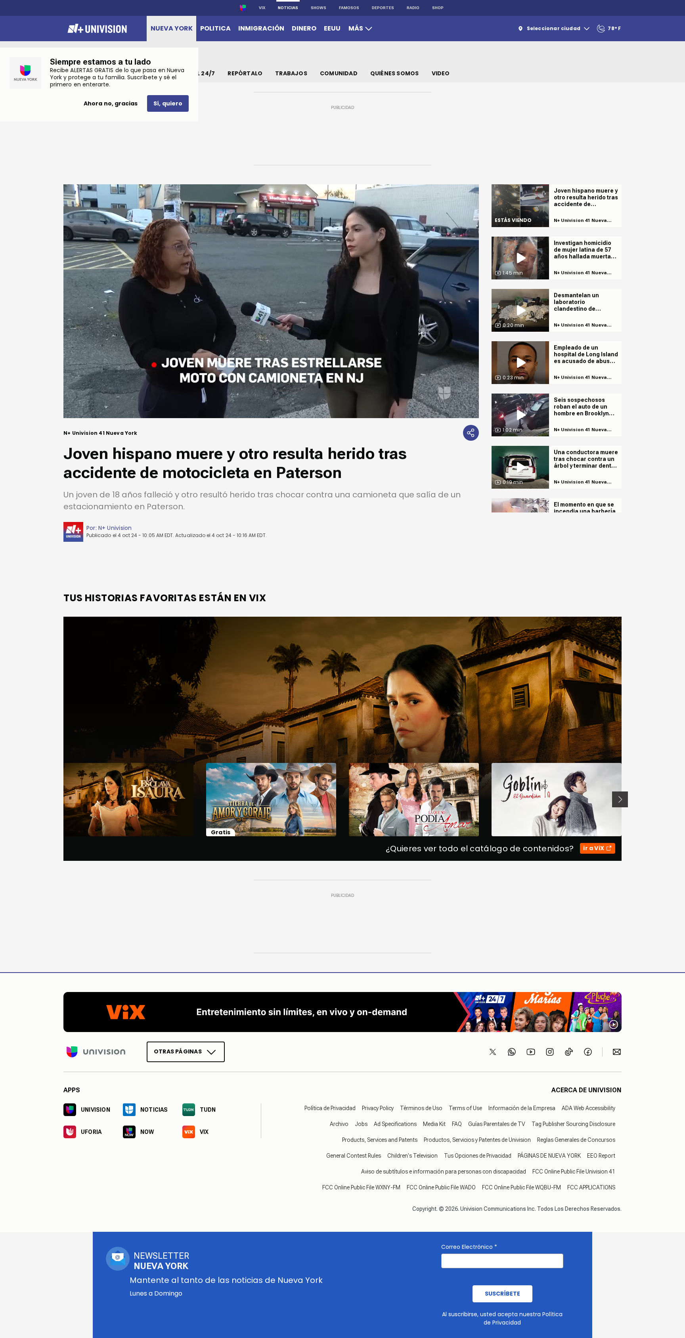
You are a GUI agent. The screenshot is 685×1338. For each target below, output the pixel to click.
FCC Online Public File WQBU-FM (521, 1187)
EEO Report (601, 1155)
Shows (318, 8)
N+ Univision (115, 527)
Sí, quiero (167, 103)
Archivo (339, 1123)
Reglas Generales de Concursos (576, 1139)
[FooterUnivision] (96, 1051)
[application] (271, 301)
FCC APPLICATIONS (591, 1187)
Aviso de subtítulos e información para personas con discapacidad (443, 1171)
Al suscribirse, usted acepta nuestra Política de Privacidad (502, 1318)
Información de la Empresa (521, 1108)
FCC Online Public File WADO (441, 1187)
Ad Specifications (395, 1123)
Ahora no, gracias (111, 103)
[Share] (471, 433)
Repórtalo (245, 73)
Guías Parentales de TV (496, 1123)
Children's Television (412, 1155)
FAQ (457, 1123)
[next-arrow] (620, 799)
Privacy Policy (378, 1108)
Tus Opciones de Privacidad (477, 1155)
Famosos (349, 8)
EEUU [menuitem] (332, 28)
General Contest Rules (353, 1155)
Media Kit (434, 1123)
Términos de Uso (421, 1108)
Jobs (361, 1123)
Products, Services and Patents (379, 1139)
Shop (438, 8)
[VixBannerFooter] (342, 1012)
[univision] (96, 28)
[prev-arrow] (58, 799)
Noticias (288, 8)
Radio (413, 8)
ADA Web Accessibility (588, 1108)
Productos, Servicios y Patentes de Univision (477, 1139)
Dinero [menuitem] (304, 28)
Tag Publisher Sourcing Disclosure (573, 1123)
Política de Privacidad (330, 1108)
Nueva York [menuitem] (172, 28)
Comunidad (339, 73)
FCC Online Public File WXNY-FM (361, 1187)
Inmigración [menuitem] (261, 28)
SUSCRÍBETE (502, 1294)
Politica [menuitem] (215, 28)
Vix (262, 8)
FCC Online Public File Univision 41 (573, 1171)
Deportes (383, 8)
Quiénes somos (394, 73)
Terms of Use (465, 1108)
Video (441, 73)
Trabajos (291, 73)
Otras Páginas (178, 1051)
